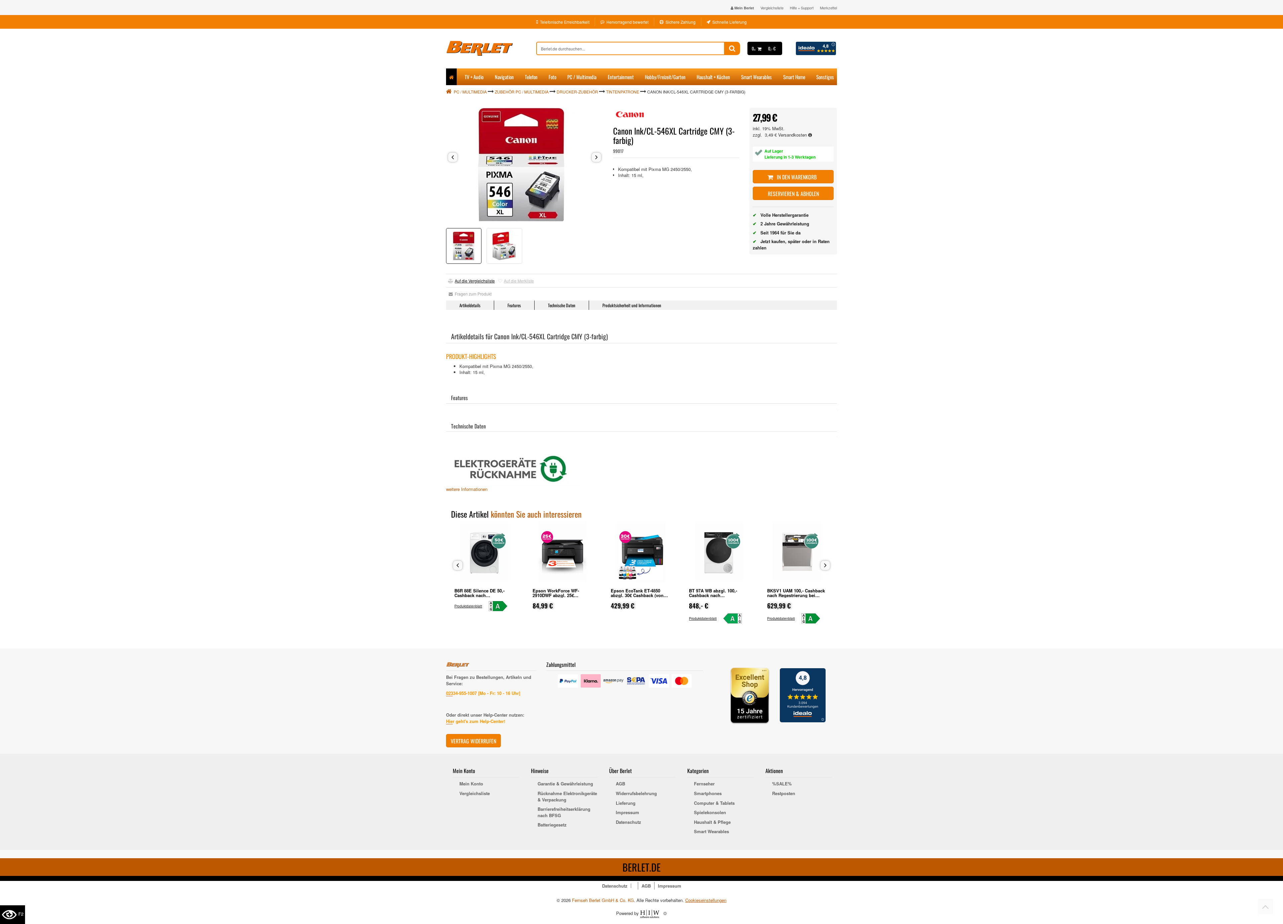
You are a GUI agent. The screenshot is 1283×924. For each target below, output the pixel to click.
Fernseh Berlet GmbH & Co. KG (603, 900)
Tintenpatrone (622, 92)
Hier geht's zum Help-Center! (475, 721)
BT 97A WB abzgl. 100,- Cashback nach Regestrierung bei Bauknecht (719, 595)
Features (514, 305)
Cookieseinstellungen (705, 900)
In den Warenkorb (796, 177)
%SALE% (782, 784)
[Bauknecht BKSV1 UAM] (814, 618)
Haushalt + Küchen (713, 76)
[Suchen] (732, 48)
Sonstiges (825, 76)
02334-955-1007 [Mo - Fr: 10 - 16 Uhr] (483, 693)
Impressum (627, 812)
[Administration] (665, 913)
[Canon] (630, 114)
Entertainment (621, 76)
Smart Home (794, 76)
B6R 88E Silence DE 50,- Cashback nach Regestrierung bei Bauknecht (484, 595)
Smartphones (708, 793)
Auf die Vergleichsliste (475, 281)
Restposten (783, 793)
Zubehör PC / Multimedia (522, 92)
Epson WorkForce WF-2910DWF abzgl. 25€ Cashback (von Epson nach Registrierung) (561, 597)
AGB (620, 784)
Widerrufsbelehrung (636, 793)
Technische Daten (561, 305)
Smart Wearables (756, 76)
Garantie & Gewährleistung (565, 784)
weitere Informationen (466, 489)
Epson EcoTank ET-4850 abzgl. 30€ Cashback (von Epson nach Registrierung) (638, 595)
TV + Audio (474, 76)
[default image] (524, 164)
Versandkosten (793, 135)
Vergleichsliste (771, 7)
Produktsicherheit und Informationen (631, 305)
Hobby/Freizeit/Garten (665, 76)
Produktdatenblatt (468, 606)
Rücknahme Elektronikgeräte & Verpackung (567, 796)
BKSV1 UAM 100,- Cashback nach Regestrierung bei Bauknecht (796, 595)
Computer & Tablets (714, 803)
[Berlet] (491, 48)
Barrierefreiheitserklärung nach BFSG (564, 812)
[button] (453, 157)
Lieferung (625, 803)
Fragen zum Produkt (472, 294)
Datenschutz (628, 822)
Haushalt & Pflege (712, 822)
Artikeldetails (469, 305)
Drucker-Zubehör (577, 92)
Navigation (504, 76)
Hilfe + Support (802, 7)
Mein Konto (471, 784)
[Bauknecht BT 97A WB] (735, 618)
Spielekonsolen (710, 812)
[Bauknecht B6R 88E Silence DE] (501, 606)
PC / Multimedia (581, 76)
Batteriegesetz (552, 825)
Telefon (531, 76)
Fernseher (704, 784)
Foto (552, 76)
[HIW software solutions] (650, 913)
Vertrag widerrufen (473, 741)
